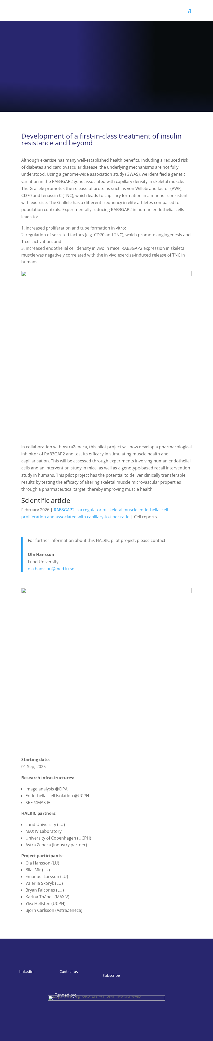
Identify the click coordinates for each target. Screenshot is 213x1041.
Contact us (68, 971)
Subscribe (111, 975)
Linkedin (26, 971)
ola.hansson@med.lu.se (51, 569)
